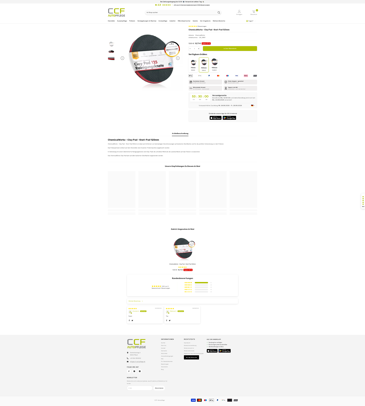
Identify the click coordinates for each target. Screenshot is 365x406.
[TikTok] (140, 371)
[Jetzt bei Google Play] (229, 118)
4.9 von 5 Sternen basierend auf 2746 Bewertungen (192, 5)
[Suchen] (183, 12)
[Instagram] (134, 371)
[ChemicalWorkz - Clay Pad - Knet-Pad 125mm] (182, 248)
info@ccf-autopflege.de (137, 361)
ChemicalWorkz (200, 35)
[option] (150, 58)
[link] (121, 210)
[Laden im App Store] (216, 118)
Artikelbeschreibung (180, 133)
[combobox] (180, 12)
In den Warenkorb (230, 48)
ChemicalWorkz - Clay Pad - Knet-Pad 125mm (182, 264)
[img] (133, 308)
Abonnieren (159, 388)
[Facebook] (129, 371)
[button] (122, 58)
